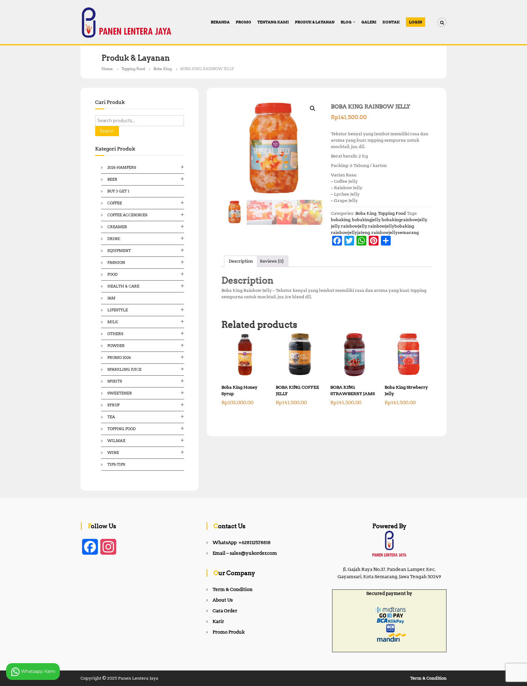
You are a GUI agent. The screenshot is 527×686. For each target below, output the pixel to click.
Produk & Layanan (315, 22)
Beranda (220, 22)
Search (107, 131)
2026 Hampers (121, 167)
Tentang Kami (273, 22)
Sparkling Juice (124, 369)
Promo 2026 (119, 357)
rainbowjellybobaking (391, 226)
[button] (312, 108)
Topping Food (133, 68)
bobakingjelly (366, 219)
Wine (113, 452)
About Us (223, 600)
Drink (113, 238)
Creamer (117, 227)
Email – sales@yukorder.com (245, 553)
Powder (116, 345)
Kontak (391, 22)
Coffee (114, 203)
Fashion (116, 262)
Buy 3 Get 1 (118, 191)
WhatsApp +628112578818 (242, 542)
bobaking (340, 219)
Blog (346, 22)
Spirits (114, 381)
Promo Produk (229, 632)
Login (415, 22)
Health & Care (123, 286)
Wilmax (116, 440)
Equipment (119, 250)
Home (107, 68)
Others (115, 333)
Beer (112, 179)
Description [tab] (241, 261)
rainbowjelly (354, 226)
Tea (111, 417)
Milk (112, 322)
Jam (111, 298)
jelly (335, 226)
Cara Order (225, 611)
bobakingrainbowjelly (404, 219)
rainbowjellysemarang (395, 232)
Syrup (113, 405)
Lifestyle (117, 310)
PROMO (243, 22)
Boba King (162, 68)
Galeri (368, 22)
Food (112, 274)
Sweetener (119, 393)
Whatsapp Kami (37, 671)
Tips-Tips (116, 464)
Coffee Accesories (127, 215)
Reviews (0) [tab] (272, 261)
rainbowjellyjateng (350, 232)
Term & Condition (233, 589)
